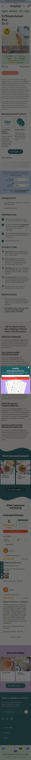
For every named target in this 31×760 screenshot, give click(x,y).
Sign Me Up (15, 378)
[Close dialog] (28, 367)
